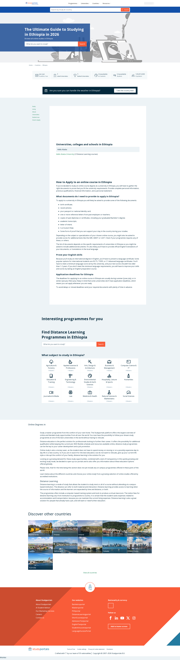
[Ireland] (90, 521)
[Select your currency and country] (110, 605)
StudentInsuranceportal (81, 628)
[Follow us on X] (128, 618)
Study (34, 106)
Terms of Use (71, 649)
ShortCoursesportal (80, 618)
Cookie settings (81, 649)
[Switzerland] (65, 538)
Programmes (72, 3)
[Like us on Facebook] (110, 618)
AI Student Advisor (43, 608)
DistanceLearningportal (81, 614)
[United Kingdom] (90, 538)
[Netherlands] (40, 521)
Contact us (40, 618)
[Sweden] (40, 538)
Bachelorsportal (78, 604)
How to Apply (36, 120)
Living (34, 109)
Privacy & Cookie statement (96, 649)
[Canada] (114, 538)
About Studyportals (43, 604)
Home (31, 65)
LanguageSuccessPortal (81, 631)
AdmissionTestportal (80, 621)
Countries (95, 3)
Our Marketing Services (45, 611)
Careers (39, 614)
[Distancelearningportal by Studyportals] (32, 3)
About (34, 112)
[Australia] (40, 554)
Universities (85, 3)
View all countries (90, 573)
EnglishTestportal (79, 624)
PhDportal (76, 611)
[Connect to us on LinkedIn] (116, 618)
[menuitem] (74, 3)
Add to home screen (119, 626)
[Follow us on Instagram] (133, 618)
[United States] (139, 538)
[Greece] (139, 521)
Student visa (35, 117)
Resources (106, 3)
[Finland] (65, 521)
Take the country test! (125, 90)
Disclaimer (110, 649)
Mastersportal (77, 608)
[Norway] (114, 521)
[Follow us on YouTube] (122, 618)
